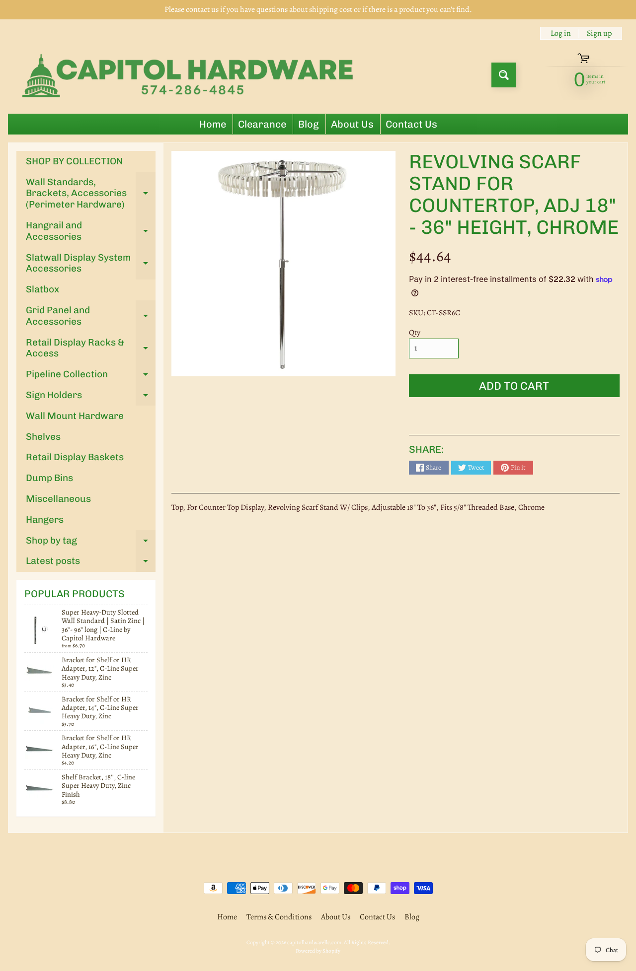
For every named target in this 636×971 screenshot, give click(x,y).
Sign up (599, 33)
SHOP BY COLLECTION (74, 161)
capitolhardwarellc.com (314, 942)
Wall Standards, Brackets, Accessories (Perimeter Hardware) (91, 193)
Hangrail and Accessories (91, 231)
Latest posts (91, 563)
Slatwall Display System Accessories (91, 264)
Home (212, 124)
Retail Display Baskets (75, 457)
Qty (414, 332)
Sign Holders (91, 397)
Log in (561, 33)
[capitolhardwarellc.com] (190, 75)
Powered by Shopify (318, 951)
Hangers (45, 519)
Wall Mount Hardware (75, 415)
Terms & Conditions (279, 916)
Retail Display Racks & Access (91, 348)
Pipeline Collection (91, 376)
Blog (308, 124)
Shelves (43, 436)
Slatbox (42, 289)
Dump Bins (49, 478)
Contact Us (411, 124)
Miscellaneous (58, 498)
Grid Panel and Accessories (91, 316)
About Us (352, 124)
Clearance (262, 124)
